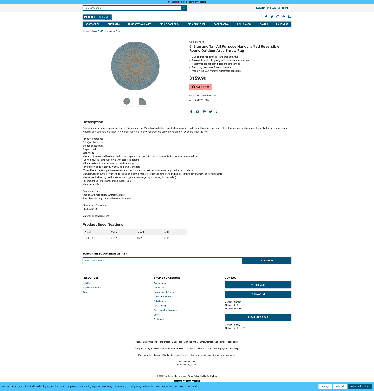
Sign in (261, 8)
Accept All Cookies (360, 386)
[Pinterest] (217, 111)
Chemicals (114, 24)
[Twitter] (211, 111)
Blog (85, 292)
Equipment (282, 24)
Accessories (92, 24)
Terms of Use (180, 376)
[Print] (204, 111)
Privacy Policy (193, 376)
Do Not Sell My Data (208, 376)
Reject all (340, 386)
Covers (264, 24)
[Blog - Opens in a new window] (289, 17)
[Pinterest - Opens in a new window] (284, 17)
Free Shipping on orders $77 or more (188, 2)
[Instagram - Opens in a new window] (278, 17)
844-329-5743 (259, 317)
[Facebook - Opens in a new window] (266, 17)
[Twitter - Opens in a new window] (272, 17)
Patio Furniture (196, 24)
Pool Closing (221, 24)
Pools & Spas (244, 24)
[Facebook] (191, 111)
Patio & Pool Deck (169, 24)
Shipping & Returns (92, 287)
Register (275, 8)
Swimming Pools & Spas (165, 310)
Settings (325, 386)
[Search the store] (184, 8)
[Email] (198, 111)
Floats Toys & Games (139, 24)
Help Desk (87, 283)
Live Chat (259, 294)
